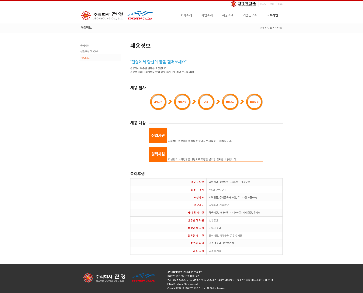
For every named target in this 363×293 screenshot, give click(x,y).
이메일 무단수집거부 (193, 272)
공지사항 (84, 45)
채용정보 (86, 27)
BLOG (263, 4)
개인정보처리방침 (174, 272)
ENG (280, 4)
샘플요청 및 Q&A (89, 51)
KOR (272, 4)
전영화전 (243, 4)
